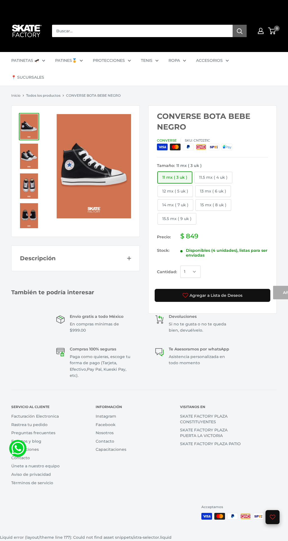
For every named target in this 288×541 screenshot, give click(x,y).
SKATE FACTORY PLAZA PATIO (210, 443)
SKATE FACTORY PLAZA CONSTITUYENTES (204, 419)
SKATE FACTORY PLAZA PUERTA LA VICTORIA (204, 432)
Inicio (16, 95)
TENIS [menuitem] (146, 60)
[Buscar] (240, 31)
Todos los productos (43, 95)
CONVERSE (167, 140)
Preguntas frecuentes (33, 432)
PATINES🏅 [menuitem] (66, 60)
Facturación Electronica (35, 416)
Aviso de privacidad (31, 474)
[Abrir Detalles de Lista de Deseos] (273, 517)
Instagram (106, 416)
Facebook (106, 424)
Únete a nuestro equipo (35, 465)
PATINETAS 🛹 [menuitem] (25, 60)
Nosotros (105, 432)
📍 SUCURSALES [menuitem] (27, 77)
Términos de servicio (32, 482)
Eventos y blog (26, 441)
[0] (272, 31)
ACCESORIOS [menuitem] (209, 60)
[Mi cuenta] (261, 31)
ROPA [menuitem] (174, 60)
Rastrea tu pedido (29, 424)
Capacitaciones (111, 449)
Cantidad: (167, 271)
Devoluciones (25, 449)
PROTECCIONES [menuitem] (109, 60)
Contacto (20, 457)
